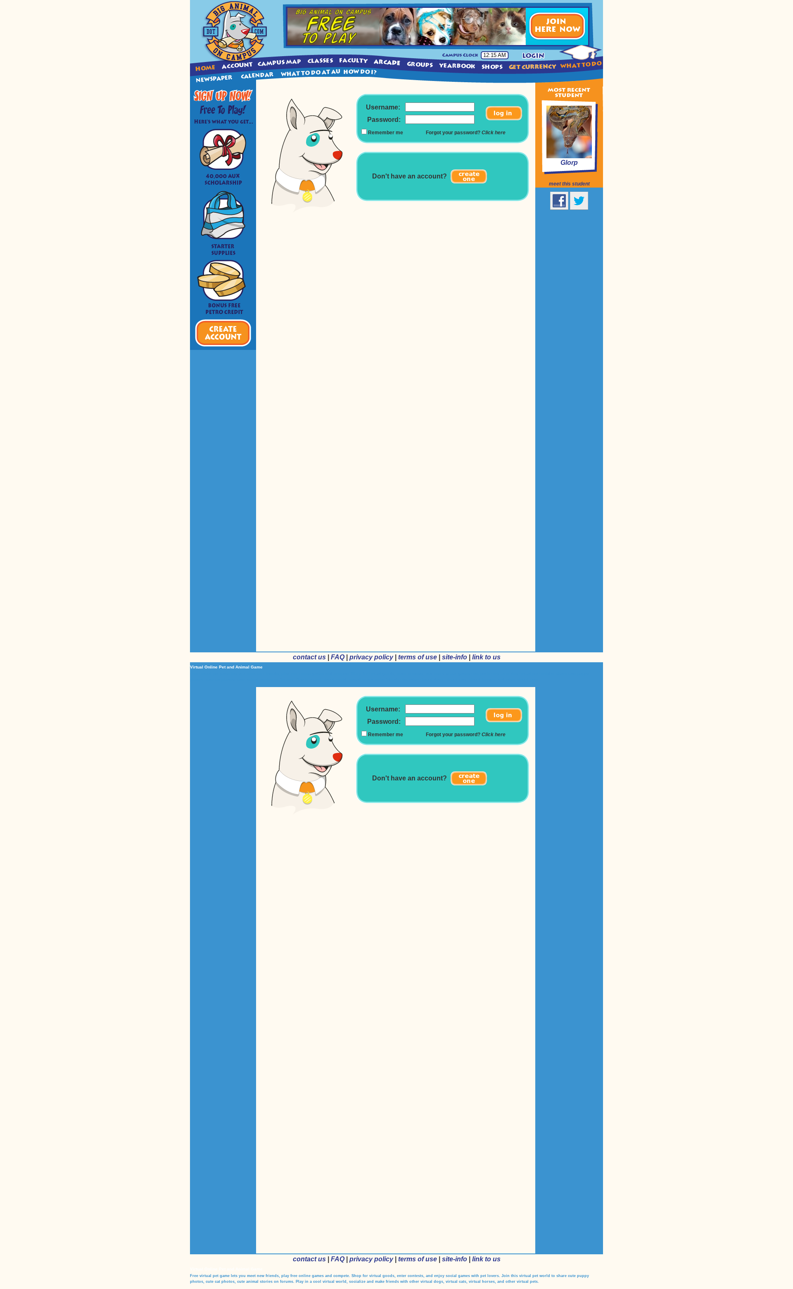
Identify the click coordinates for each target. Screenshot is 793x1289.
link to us (486, 657)
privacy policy (371, 657)
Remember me (385, 133)
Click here (494, 133)
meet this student (569, 184)
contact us (309, 657)
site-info (454, 657)
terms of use (417, 657)
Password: (384, 119)
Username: (383, 107)
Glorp (569, 162)
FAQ (337, 657)
